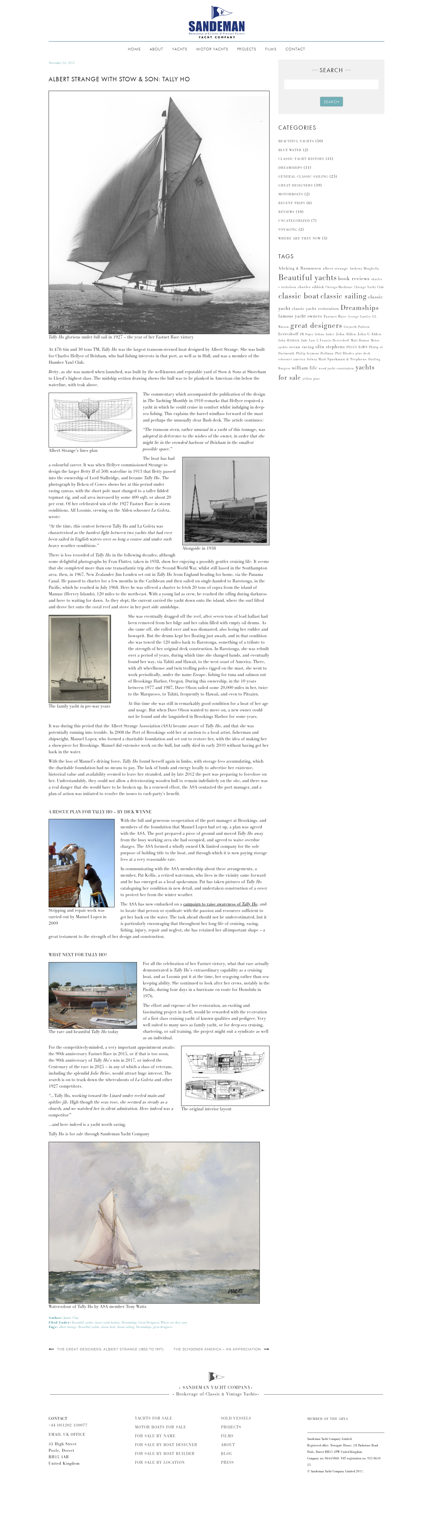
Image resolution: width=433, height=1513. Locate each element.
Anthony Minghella (364, 269)
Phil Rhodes (344, 353)
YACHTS (179, 49)
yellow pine (311, 379)
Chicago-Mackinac (339, 287)
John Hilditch (289, 340)
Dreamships (129, 1323)
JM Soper (307, 334)
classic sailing (125, 1327)
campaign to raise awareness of (220, 904)
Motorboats (290, 194)
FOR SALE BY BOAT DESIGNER (166, 1445)
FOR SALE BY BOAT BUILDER (165, 1453)
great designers (162, 1327)
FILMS (271, 49)
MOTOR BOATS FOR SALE (160, 1427)
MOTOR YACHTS (212, 49)
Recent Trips (291, 203)
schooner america (291, 359)
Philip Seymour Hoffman (315, 353)
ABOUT (156, 49)
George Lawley (359, 317)
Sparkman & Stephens (347, 359)
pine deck (363, 353)
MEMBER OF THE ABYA (327, 1419)
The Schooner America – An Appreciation (217, 1349)
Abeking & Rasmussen (299, 268)
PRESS (227, 1462)
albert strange (68, 1327)
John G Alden (369, 334)
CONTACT (295, 49)
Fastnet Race (335, 316)
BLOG (226, 1453)
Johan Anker (325, 334)
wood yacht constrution (336, 368)
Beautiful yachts (82, 1323)
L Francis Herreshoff (333, 340)
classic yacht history (107, 1323)
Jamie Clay (71, 1318)
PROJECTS (246, 49)
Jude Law (308, 340)
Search (331, 101)
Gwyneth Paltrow (357, 327)
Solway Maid (316, 359)
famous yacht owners (300, 316)
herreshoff (288, 334)
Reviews (286, 212)
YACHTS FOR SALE (153, 1418)
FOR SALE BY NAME (155, 1436)
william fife (304, 368)
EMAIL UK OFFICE (67, 1434)
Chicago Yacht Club (369, 287)
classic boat (108, 1327)
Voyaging (287, 229)
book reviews (354, 278)
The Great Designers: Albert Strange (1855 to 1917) (110, 1349)
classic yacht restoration (315, 308)
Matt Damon (360, 340)
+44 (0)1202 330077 (68, 1425)
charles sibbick (311, 287)
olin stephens (330, 346)
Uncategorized (294, 221)
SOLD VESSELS (236, 1418)
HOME (134, 49)
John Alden (346, 334)
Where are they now (174, 1323)
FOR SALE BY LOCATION (160, 1462)
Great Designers (148, 1323)
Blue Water (290, 150)
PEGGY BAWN (357, 347)
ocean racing (301, 347)
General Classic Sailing (303, 176)
